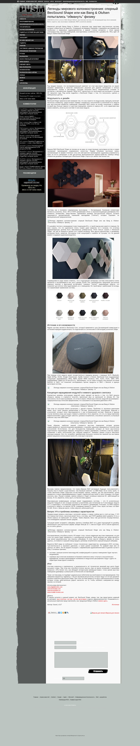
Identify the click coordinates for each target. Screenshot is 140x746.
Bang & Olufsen (72, 20)
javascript (23, 37)
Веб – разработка (91, 1)
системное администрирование (31, 48)
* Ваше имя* (81, 642)
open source (24, 61)
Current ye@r (58, 678)
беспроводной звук (100, 20)
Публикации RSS (64, 700)
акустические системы (85, 20)
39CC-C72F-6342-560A (27, 99)
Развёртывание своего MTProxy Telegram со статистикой (32, 167)
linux (21, 80)
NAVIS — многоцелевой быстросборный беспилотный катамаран (30, 118)
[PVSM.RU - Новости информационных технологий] (32, 10)
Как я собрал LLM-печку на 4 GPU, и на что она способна (31, 124)
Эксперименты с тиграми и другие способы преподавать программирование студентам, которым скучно (32, 111)
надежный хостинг (32, 181)
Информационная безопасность (74, 1)
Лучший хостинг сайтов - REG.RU (31, 93)
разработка (24, 56)
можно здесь (102, 601)
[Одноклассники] (63, 612)
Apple (52, 1)
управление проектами (28, 51)
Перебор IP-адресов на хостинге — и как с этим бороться (32, 142)
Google (46, 1)
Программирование (27, 21)
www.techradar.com (54, 589)
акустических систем (64, 599)
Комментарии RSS (75, 700)
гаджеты (23, 43)
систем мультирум (79, 599)
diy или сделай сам (27, 40)
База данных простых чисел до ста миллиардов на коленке (31, 137)
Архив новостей (31, 1)
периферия (71, 22)
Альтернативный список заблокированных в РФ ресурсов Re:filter (31, 147)
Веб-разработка (25, 67)
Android (40, 1)
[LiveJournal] (68, 612)
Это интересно (25, 27)
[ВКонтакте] (59, 612)
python (22, 53)
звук (59, 22)
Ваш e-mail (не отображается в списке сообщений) (91, 647)
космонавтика (25, 69)
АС (93, 20)
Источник (115, 604)
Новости (23, 19)
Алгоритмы (24, 83)
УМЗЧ (77, 22)
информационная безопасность (32, 24)
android (23, 45)
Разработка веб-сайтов (28, 72)
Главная (22, 1)
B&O (65, 20)
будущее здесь (25, 64)
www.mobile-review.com (55, 592)
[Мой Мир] (65, 612)
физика (89, 22)
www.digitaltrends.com (54, 587)
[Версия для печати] (97, 613)
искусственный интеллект (29, 59)
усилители (83, 22)
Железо (22, 78)
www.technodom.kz (54, 590)
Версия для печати (112, 613)
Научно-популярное (27, 29)
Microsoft (58, 1)
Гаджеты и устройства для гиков (31, 32)
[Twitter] (61, 612)
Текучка (22, 35)
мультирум (64, 22)
